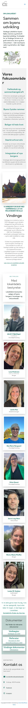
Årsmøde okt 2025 (14, 640)
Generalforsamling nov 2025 (14, 642)
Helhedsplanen (14, 650)
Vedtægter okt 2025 (14, 633)
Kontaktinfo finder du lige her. (14, 613)
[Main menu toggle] (24, 4)
